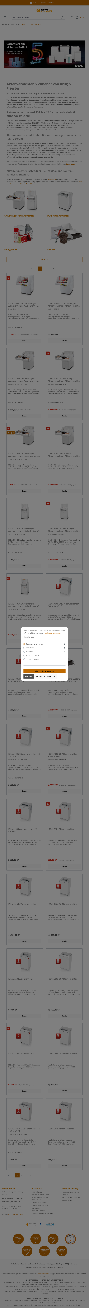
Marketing (30, 651)
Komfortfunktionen (33, 655)
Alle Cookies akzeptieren (44, 671)
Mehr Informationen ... (53, 633)
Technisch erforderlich (34, 644)
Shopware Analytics (33, 659)
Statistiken (30, 648)
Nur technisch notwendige (45, 676)
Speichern (28, 676)
